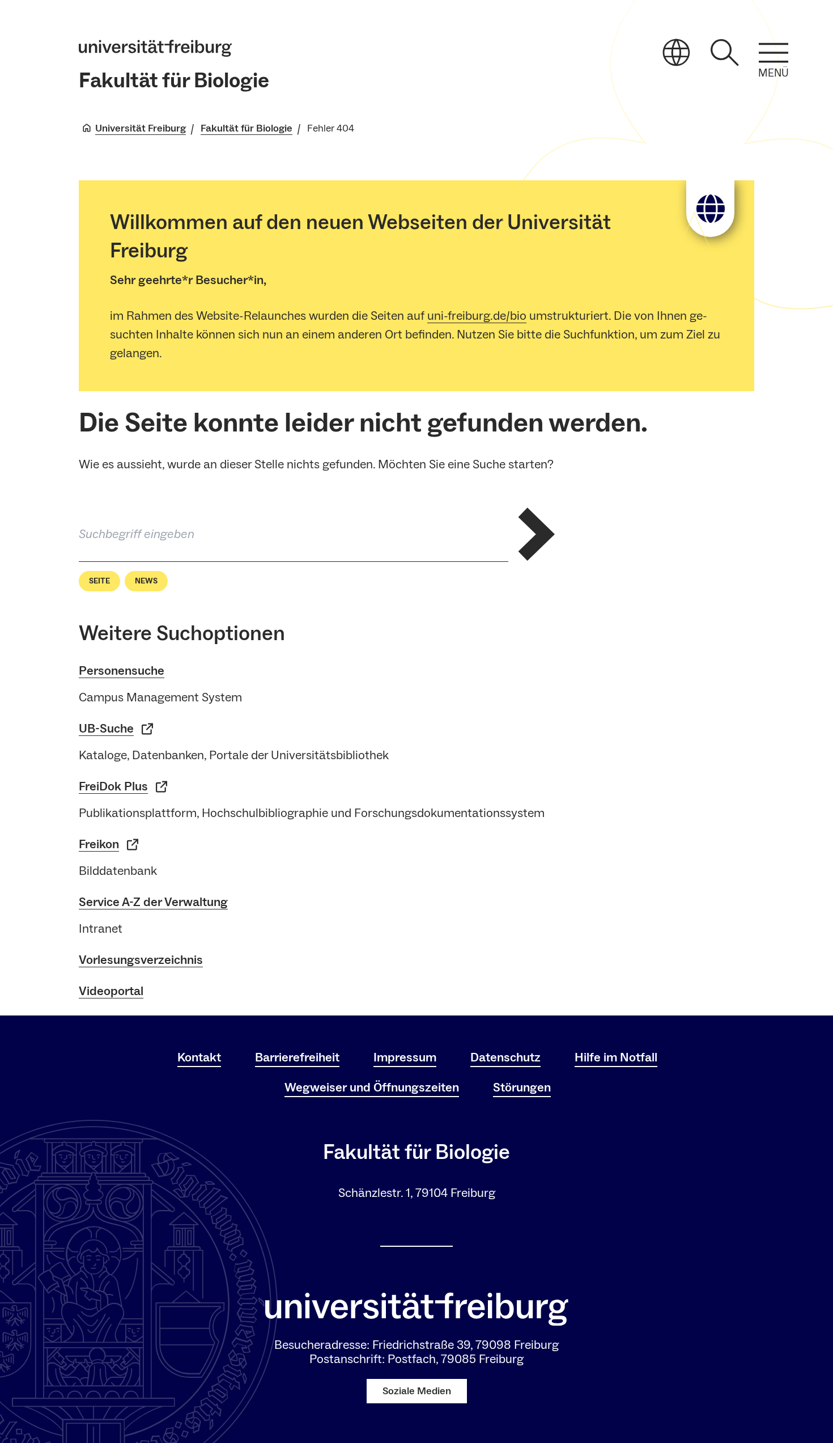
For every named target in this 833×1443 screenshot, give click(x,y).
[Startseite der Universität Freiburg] (155, 48)
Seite (99, 581)
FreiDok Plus (113, 786)
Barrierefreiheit (297, 1057)
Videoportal (111, 991)
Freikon (99, 844)
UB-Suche (106, 729)
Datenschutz (505, 1057)
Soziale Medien (416, 1391)
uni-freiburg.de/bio (476, 316)
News (146, 581)
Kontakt (199, 1057)
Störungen (522, 1087)
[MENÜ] (773, 52)
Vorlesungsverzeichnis (141, 960)
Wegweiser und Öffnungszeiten (371, 1087)
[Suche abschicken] (536, 534)
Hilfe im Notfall (616, 1057)
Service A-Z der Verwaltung (153, 902)
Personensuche (121, 671)
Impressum (404, 1057)
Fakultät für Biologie (174, 80)
